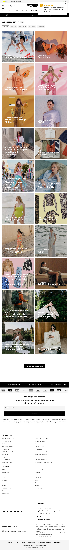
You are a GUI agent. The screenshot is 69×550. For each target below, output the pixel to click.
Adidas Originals (6, 488)
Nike (3, 490)
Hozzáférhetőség (28, 545)
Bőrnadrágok (38, 449)
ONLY (36, 480)
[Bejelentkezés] (54, 6)
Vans (3, 483)
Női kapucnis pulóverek (41, 454)
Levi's (36, 490)
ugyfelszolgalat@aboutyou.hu (50, 421)
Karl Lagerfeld (39, 469)
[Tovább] (61, 11)
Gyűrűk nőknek (39, 457)
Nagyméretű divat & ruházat (10, 457)
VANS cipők (5, 454)
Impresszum (57, 542)
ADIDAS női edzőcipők (41, 459)
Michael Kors (5, 472)
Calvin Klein (38, 472)
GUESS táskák (6, 459)
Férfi (7, 5)
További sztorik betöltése (34, 366)
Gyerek (12, 5)
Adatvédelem (62, 419)
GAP (3, 469)
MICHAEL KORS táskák (8, 438)
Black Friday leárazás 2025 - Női (43, 462)
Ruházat (4, 444)
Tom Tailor (38, 477)
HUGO (4, 485)
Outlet (6, 1)
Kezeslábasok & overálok (41, 451)
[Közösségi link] (4, 511)
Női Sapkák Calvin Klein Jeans (10, 451)
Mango (37, 483)
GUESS (37, 485)
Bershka (4, 477)
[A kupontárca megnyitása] (51, 6)
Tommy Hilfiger (39, 488)
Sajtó (16, 542)
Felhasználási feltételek (44, 542)
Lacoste (4, 480)
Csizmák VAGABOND (40, 441)
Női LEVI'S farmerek (7, 446)
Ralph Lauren (5, 493)
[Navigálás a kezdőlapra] (12, 505)
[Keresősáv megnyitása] (64, 11)
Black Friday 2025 (7, 462)
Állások (23, 542)
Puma (36, 475)
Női (3, 5)
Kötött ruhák (5, 449)
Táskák (37, 444)
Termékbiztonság (41, 545)
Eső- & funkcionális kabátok (42, 438)
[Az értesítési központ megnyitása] (58, 5)
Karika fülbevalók (39, 446)
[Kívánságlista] (62, 6)
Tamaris (4, 475)
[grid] (34, 193)
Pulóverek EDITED (7, 441)
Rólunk (10, 542)
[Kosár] (66, 6)
